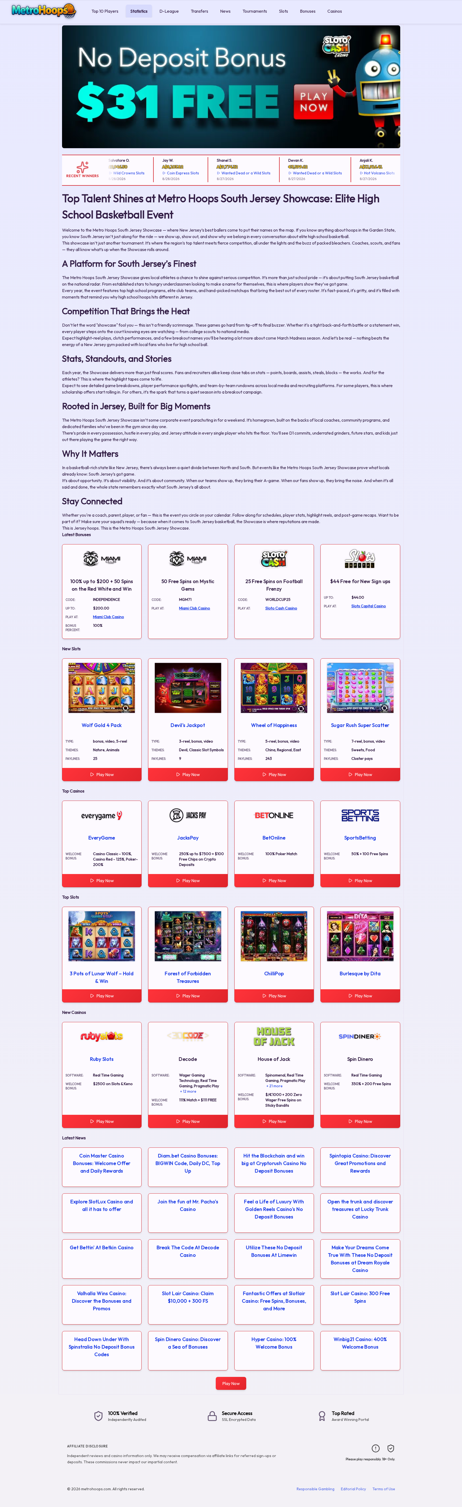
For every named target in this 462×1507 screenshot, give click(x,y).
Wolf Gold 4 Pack (102, 725)
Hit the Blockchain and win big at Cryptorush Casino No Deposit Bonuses (274, 1163)
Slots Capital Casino (368, 606)
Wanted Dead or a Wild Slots (233, 173)
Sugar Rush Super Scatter (360, 725)
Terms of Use (383, 1488)
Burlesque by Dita (360, 973)
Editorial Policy (353, 1488)
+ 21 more (274, 1085)
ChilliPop (274, 973)
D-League (169, 11)
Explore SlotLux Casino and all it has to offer (101, 1205)
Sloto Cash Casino (281, 608)
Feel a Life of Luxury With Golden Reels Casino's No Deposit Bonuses (274, 1209)
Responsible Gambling (315, 1488)
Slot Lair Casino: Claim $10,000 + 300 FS (188, 1297)
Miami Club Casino (108, 616)
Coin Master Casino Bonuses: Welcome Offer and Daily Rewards (102, 1163)
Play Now (105, 774)
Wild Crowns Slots (116, 173)
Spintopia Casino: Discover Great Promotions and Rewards (360, 1163)
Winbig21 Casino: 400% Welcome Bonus (360, 1343)
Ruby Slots (102, 1059)
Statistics (139, 11)
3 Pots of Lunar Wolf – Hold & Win (102, 977)
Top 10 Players (104, 11)
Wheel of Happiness (274, 725)
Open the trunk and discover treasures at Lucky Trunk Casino (360, 1209)
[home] (45, 19)
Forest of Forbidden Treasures (188, 977)
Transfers (199, 11)
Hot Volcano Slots (367, 173)
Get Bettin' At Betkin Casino (102, 1247)
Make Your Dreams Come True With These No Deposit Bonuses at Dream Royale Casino (360, 1258)
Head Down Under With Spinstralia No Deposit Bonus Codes (102, 1346)
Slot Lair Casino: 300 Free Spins (360, 1297)
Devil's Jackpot (188, 725)
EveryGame (101, 838)
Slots (283, 11)
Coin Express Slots (171, 173)
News (225, 11)
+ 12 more (188, 1091)
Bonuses (308, 11)
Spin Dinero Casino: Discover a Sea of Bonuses (188, 1343)
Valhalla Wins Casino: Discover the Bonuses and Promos (102, 1301)
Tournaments (254, 11)
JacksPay (188, 838)
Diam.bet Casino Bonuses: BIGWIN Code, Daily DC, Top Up (188, 1163)
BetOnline (274, 838)
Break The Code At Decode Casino (188, 1251)
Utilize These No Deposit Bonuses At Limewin (274, 1251)
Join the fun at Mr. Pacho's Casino (188, 1205)
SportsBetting (360, 838)
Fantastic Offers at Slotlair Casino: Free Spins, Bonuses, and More (274, 1301)
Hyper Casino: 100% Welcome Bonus (274, 1343)
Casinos (334, 11)
